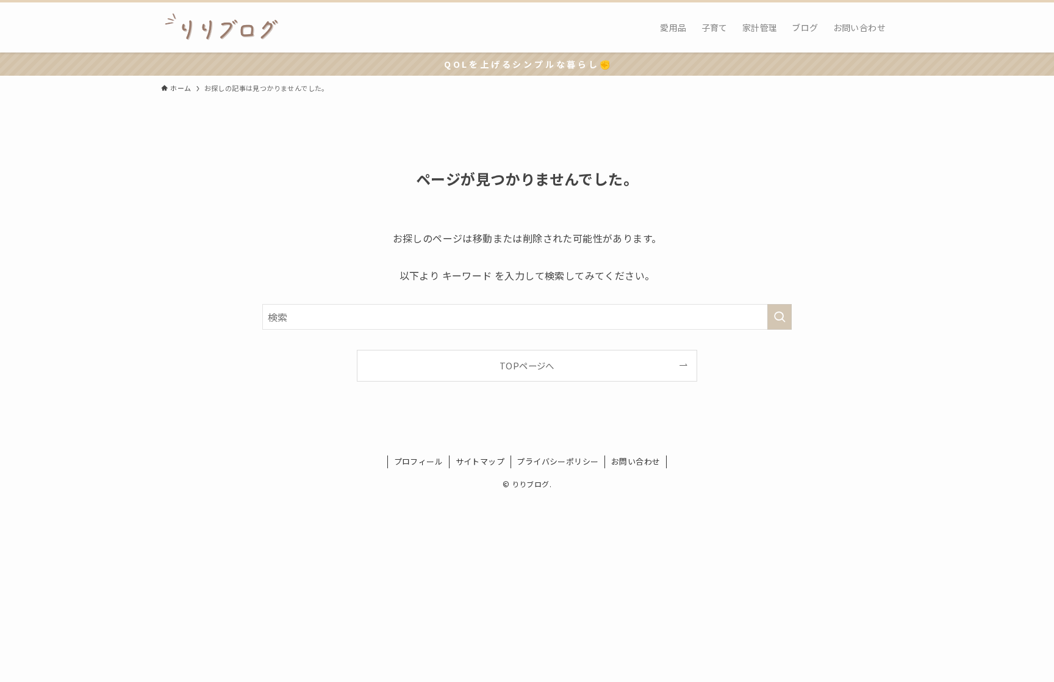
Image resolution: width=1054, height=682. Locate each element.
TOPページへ (527, 365)
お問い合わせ (635, 461)
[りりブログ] (222, 27)
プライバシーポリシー (557, 461)
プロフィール (418, 461)
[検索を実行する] (779, 317)
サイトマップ (480, 461)
